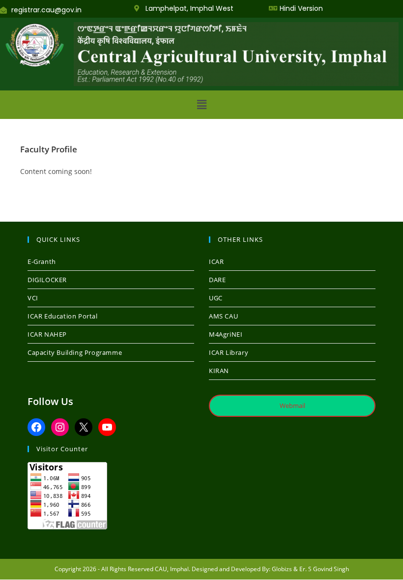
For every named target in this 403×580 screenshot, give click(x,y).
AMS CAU (223, 316)
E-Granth (42, 261)
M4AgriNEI (225, 334)
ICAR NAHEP (47, 334)
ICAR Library (228, 352)
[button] (201, 104)
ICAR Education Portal (63, 316)
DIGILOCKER (47, 279)
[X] (83, 427)
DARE (217, 279)
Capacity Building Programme (75, 352)
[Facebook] (36, 427)
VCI (33, 297)
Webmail (292, 405)
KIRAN (219, 370)
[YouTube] (107, 427)
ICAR (216, 261)
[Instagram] (60, 427)
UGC (216, 297)
